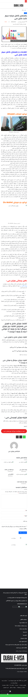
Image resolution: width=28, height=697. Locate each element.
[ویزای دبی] (18, 5)
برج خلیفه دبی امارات (9, 470)
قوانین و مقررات (22, 685)
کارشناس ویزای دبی (21, 21)
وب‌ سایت (25, 521)
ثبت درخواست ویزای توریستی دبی (14, 431)
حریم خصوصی (6, 687)
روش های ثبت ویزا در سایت (21, 650)
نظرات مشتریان (5, 685)
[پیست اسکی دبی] (21, 464)
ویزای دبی (19, 592)
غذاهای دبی (10, 474)
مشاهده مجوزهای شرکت (22, 671)
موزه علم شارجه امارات (22, 482)
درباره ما (16, 685)
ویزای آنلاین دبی (23, 285)
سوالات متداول (13, 687)
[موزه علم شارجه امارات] (21, 477)
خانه (25, 10)
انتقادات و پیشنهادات (21, 687)
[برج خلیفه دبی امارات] (7, 464)
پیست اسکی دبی (23, 470)
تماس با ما (12, 685)
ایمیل (25, 515)
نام (26, 510)
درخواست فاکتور (23, 619)
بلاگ (22, 10)
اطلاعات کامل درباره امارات (21, 647)
